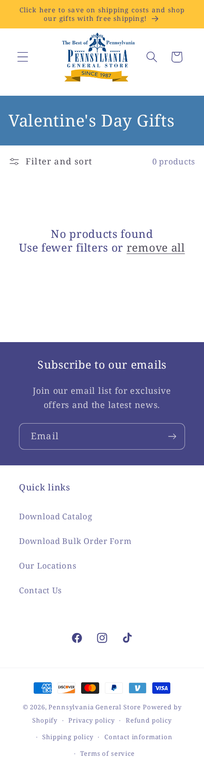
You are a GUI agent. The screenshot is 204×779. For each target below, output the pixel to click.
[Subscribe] (172, 436)
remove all (156, 248)
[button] (23, 57)
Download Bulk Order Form (75, 540)
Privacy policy (91, 720)
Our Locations (47, 565)
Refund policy (149, 720)
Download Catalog (56, 516)
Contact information (138, 737)
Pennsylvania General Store (94, 707)
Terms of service (107, 753)
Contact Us (40, 590)
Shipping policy (67, 737)
